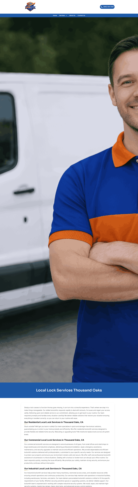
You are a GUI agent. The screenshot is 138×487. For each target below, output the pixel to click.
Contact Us (81, 15)
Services (62, 15)
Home (55, 15)
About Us (72, 15)
